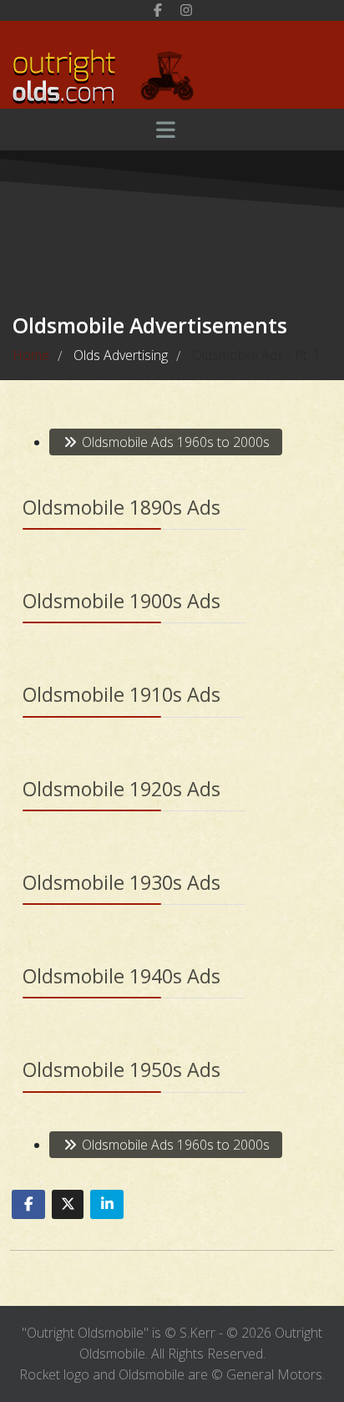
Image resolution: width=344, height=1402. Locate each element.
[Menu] (165, 129)
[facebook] (157, 10)
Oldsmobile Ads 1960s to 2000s (174, 442)
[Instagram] (186, 10)
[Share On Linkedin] (107, 1204)
